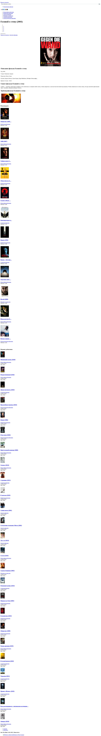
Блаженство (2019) (6, 616)
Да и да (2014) (5, 540)
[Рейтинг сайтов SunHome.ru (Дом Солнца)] (13, 734)
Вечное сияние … (6, 338)
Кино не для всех (5, 2)
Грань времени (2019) (7, 646)
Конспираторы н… (6, 220)
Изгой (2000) (4, 299)
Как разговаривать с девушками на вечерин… (14, 706)
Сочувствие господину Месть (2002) (11, 525)
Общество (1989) (5, 631)
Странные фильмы (5, 223)
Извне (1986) (4, 420)
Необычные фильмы (5, 124)
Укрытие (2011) (5, 676)
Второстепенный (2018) (7, 374)
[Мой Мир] (7, 9)
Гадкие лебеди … (6, 200)
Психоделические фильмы (7, 341)
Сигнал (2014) (5, 465)
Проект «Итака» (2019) (7, 691)
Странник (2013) (6, 480)
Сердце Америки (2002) (7, 570)
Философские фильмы (6, 144)
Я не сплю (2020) (6, 435)
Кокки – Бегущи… (6, 260)
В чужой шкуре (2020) (7, 661)
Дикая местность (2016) (7, 389)
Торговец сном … (6, 279)
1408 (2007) (4, 141)
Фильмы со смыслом (5, 302)
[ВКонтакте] (3, 9)
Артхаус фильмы (14, 35)
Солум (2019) (4, 555)
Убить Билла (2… (6, 181)
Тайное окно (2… (6, 161)
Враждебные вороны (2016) (9, 405)
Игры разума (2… (6, 319)
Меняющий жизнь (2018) (8, 359)
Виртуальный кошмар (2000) (9, 450)
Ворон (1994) (4, 240)
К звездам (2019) (5, 495)
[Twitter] (4, 9)
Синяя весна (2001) (6, 510)
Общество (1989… (6, 121)
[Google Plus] (6, 9)
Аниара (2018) (5, 721)
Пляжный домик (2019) (8, 585)
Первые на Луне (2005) (7, 601)
